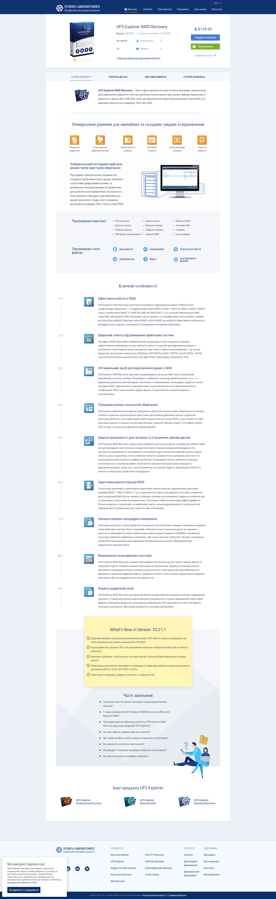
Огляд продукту (81, 77)
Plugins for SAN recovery (123, 868)
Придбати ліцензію (205, 37)
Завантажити (205, 46)
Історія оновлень (194, 77)
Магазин (132, 9)
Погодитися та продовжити (24, 890)
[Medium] (87, 869)
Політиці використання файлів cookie (34, 881)
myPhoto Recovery (154, 861)
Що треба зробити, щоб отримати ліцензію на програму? (135, 738)
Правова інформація (177, 895)
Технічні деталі (118, 77)
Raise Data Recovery (121, 874)
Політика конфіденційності (154, 895)
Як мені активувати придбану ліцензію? (126, 756)
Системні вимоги (155, 77)
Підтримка (183, 9)
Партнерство (165, 9)
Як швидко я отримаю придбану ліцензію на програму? (135, 750)
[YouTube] (68, 869)
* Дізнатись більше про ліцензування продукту (138, 58)
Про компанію (211, 861)
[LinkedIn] (77, 869)
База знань (200, 9)
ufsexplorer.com (203, 55)
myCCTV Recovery (154, 854)
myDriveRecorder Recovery (158, 868)
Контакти (217, 9)
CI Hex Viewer (152, 874)
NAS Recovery (118, 881)
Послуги (147, 9)
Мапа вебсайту (212, 874)
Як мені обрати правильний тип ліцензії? (126, 731)
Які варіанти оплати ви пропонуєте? (123, 744)
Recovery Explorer (120, 854)
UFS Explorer (117, 861)
